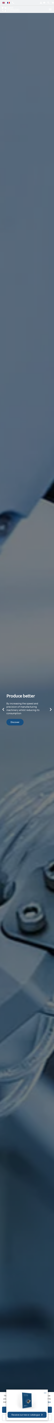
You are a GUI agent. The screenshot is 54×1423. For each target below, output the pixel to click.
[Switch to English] (3, 2)
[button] (48, 3)
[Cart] (53, 3)
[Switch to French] (8, 2)
